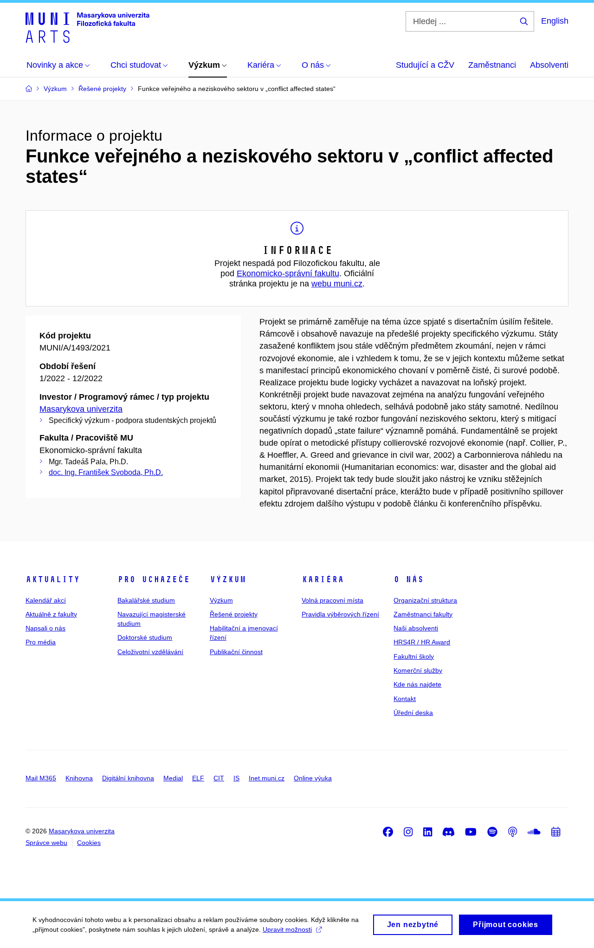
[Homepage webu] (87, 27)
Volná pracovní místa (332, 600)
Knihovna (79, 778)
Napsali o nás (45, 628)
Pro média (41, 642)
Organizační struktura (425, 600)
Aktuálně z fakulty (51, 614)
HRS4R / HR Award (422, 642)
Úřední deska (413, 712)
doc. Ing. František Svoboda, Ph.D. (106, 472)
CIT (218, 778)
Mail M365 (41, 778)
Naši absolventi (416, 628)
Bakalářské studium (146, 600)
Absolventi (549, 65)
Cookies (89, 842)
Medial (173, 778)
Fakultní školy (414, 656)
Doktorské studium (144, 637)
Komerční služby (418, 670)
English (554, 21)
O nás (409, 579)
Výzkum (228, 579)
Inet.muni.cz (266, 778)
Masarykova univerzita (81, 409)
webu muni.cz (336, 283)
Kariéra (323, 579)
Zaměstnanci (492, 65)
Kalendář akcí (46, 600)
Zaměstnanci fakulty (423, 614)
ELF (198, 778)
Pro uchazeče (153, 579)
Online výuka (313, 778)
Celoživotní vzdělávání (150, 652)
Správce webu (46, 842)
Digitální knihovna (128, 778)
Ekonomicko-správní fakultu (288, 273)
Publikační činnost (236, 652)
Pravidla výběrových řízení (340, 614)
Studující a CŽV (425, 65)
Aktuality (53, 579)
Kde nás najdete (417, 684)
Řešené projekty (234, 614)
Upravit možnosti (287, 929)
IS (236, 778)
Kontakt (405, 698)
